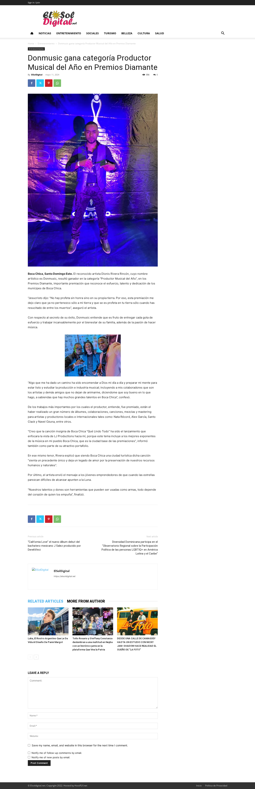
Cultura (144, 33)
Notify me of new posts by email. (51, 757)
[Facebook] (31, 83)
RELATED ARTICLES (45, 601)
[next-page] (36, 657)
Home (31, 43)
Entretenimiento (68, 33)
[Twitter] (40, 83)
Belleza (126, 33)
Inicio (199, 785)
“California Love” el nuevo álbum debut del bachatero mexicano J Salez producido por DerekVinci (54, 545)
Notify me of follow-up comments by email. (57, 752)
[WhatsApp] (57, 83)
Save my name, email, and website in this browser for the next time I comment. (80, 745)
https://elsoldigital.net (64, 576)
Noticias (45, 33)
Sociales (92, 33)
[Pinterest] (48, 83)
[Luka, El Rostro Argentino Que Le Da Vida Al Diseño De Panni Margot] (48, 621)
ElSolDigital (36, 74)
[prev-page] (30, 657)
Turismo (110, 33)
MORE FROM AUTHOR (86, 601)
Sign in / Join (34, 2)
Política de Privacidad (216, 785)
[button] (222, 33)
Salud (159, 33)
